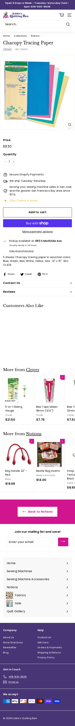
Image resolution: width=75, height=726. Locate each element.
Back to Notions (40, 512)
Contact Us (44, 637)
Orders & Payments (50, 647)
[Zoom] (69, 124)
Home (6, 35)
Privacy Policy (46, 657)
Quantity (10, 154)
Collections (20, 35)
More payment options (37, 231)
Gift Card (43, 642)
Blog (6, 652)
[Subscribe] (63, 542)
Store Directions (13, 642)
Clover (7, 49)
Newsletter (10, 647)
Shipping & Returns (49, 652)
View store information (21, 250)
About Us (8, 637)
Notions (35, 35)
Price (7, 140)
